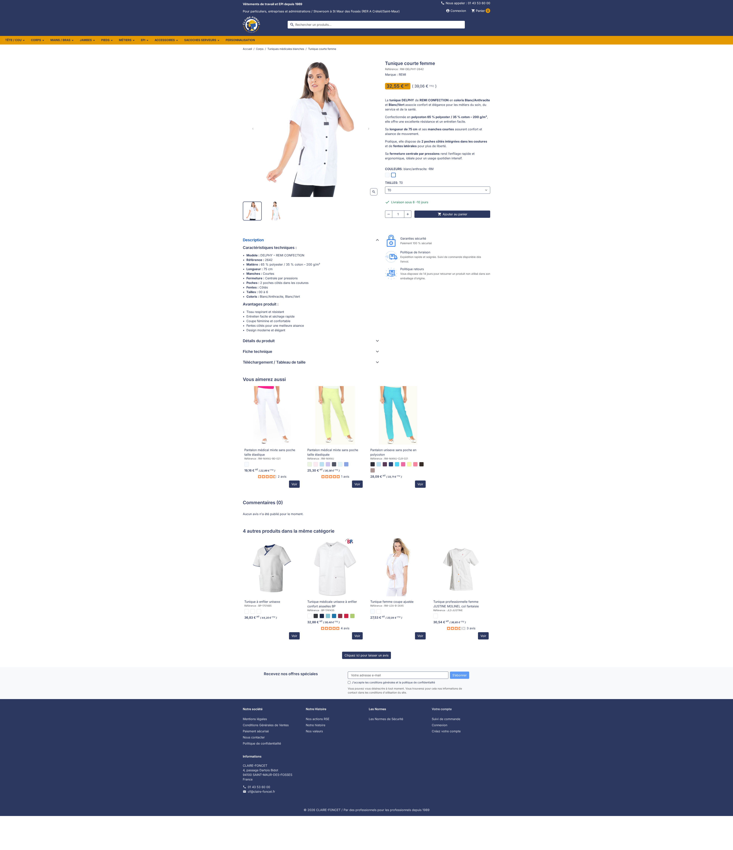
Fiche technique (257, 351)
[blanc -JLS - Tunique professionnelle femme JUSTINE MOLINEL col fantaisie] (435, 616)
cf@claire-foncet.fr (261, 791)
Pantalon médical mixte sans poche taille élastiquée (332, 452)
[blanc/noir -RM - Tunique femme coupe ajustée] (372, 611)
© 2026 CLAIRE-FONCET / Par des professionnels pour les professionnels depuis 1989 (366, 810)
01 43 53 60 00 (259, 787)
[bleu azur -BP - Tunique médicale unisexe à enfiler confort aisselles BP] (334, 616)
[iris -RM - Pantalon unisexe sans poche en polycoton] (385, 464)
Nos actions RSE (317, 719)
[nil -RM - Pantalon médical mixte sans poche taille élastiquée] (340, 464)
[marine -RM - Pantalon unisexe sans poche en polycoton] (391, 464)
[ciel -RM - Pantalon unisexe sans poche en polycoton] (378, 464)
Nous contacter (254, 737)
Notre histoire (315, 725)
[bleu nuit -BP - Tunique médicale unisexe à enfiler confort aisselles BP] (322, 616)
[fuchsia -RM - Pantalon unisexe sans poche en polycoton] (403, 464)
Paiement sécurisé (256, 731)
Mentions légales (255, 719)
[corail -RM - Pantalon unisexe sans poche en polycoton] (415, 464)
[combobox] (376, 25)
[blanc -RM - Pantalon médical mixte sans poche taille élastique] (246, 464)
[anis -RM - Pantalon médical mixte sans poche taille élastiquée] (309, 464)
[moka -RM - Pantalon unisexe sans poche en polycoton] (421, 464)
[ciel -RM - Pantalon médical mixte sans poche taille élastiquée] (322, 464)
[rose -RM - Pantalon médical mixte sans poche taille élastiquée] (315, 464)
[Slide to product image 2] (275, 211)
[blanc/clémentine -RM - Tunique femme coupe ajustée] (378, 611)
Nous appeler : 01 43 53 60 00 (468, 3)
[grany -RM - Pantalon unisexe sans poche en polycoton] (409, 464)
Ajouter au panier (452, 214)
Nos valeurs (314, 731)
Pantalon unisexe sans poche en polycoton (393, 452)
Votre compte (442, 709)
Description (253, 240)
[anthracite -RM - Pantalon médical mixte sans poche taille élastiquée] (334, 464)
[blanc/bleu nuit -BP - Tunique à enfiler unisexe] (252, 611)
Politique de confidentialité (262, 743)
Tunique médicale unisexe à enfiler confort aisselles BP (332, 604)
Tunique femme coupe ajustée (391, 602)
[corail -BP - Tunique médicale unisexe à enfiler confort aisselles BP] (346, 616)
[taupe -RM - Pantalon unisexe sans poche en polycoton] (372, 470)
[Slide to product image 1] (252, 211)
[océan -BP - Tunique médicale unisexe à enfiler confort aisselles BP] (328, 616)
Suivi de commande (446, 719)
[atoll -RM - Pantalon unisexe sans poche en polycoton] (397, 464)
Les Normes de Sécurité (386, 719)
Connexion (439, 725)
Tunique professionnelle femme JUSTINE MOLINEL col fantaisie (456, 604)
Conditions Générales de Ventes (266, 725)
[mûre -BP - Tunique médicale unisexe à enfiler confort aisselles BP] (340, 616)
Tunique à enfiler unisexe (262, 602)
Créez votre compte (446, 731)
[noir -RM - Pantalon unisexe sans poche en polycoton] (372, 464)
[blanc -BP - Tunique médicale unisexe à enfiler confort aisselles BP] (309, 616)
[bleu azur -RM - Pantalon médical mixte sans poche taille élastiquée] (346, 464)
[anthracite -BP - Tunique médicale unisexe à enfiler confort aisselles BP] (315, 616)
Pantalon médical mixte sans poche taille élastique (269, 452)
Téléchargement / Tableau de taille (274, 362)
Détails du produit (259, 341)
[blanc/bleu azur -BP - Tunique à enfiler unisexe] (246, 611)
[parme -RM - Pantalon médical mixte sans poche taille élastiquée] (328, 464)
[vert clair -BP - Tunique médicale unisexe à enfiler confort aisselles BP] (352, 616)
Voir (294, 484)
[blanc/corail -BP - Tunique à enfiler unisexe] (259, 611)
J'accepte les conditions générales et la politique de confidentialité (393, 682)
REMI (402, 74)
